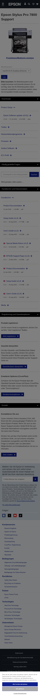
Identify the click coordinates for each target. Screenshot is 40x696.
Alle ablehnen (20, 689)
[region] (20, 683)
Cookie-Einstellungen (20, 693)
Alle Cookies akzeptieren (20, 684)
